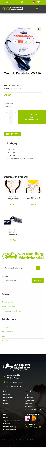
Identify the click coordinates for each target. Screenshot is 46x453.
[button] (7, 2)
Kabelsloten (17, 88)
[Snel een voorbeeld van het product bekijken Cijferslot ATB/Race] (20, 218)
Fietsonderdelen (8, 302)
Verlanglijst (29, 407)
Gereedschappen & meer (12, 311)
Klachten (6, 418)
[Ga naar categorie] (38, 268)
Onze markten (7, 332)
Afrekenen (28, 404)
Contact (5, 341)
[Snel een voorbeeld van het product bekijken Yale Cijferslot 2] (41, 184)
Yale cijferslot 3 (12, 199)
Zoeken (5, 276)
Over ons (6, 327)
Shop (26, 395)
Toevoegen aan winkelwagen (31, 117)
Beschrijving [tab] (12, 134)
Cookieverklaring (9, 430)
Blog (4, 336)
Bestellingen (29, 398)
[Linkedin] (40, 427)
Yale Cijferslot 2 (33, 198)
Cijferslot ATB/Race (13, 233)
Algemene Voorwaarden (12, 421)
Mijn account (29, 401)
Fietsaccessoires (8, 306)
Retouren (6, 424)
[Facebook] (26, 427)
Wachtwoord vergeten (33, 410)
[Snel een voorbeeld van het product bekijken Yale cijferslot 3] (20, 184)
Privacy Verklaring (9, 427)
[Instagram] (31, 427)
